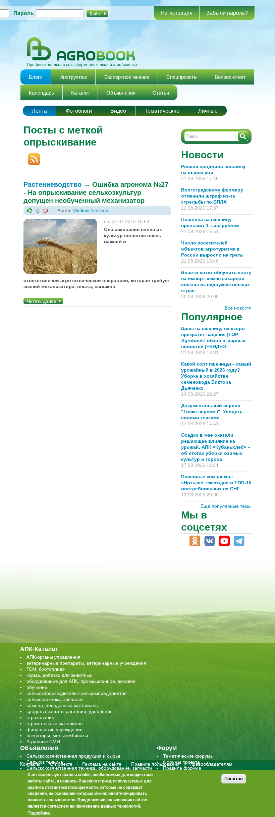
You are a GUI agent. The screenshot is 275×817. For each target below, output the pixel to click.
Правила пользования (155, 764)
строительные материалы (55, 723)
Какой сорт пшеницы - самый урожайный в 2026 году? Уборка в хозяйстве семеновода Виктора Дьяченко (216, 376)
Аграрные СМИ (43, 741)
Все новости (238, 308)
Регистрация (176, 13)
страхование (40, 717)
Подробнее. (39, 813)
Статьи (161, 93)
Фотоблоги (79, 111)
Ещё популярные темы (226, 506)
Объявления (120, 93)
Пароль (23, 13)
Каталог (80, 93)
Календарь (41, 93)
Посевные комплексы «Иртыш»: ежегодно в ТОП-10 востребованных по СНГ (216, 482)
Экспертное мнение (126, 77)
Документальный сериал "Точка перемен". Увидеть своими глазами (212, 411)
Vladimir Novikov (90, 210)
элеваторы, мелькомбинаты (57, 735)
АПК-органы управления (53, 657)
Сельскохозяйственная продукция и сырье (73, 756)
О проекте (61, 764)
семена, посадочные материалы (62, 705)
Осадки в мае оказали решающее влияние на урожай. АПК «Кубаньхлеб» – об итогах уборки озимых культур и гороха (216, 447)
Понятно (233, 778)
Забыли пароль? (227, 13)
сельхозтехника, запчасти (54, 699)
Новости (202, 154)
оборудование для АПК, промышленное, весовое (80, 681)
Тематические (162, 111)
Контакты (30, 764)
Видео (118, 111)
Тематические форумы (188, 756)
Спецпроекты (182, 77)
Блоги (35, 77)
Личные (208, 111)
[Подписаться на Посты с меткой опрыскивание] (31, 156)
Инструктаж (73, 77)
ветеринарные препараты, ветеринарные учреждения (86, 663)
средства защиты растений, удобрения (69, 711)
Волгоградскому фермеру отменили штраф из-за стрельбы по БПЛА (212, 196)
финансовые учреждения (54, 729)
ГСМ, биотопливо (45, 669)
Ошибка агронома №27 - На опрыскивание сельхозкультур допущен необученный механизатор (95, 192)
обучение (36, 687)
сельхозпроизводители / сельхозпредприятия (76, 693)
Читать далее (41, 301)
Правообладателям (210, 764)
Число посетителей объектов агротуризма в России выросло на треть (212, 249)
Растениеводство (52, 184)
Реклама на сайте (101, 764)
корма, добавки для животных (59, 675)
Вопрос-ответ (230, 77)
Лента (39, 111)
